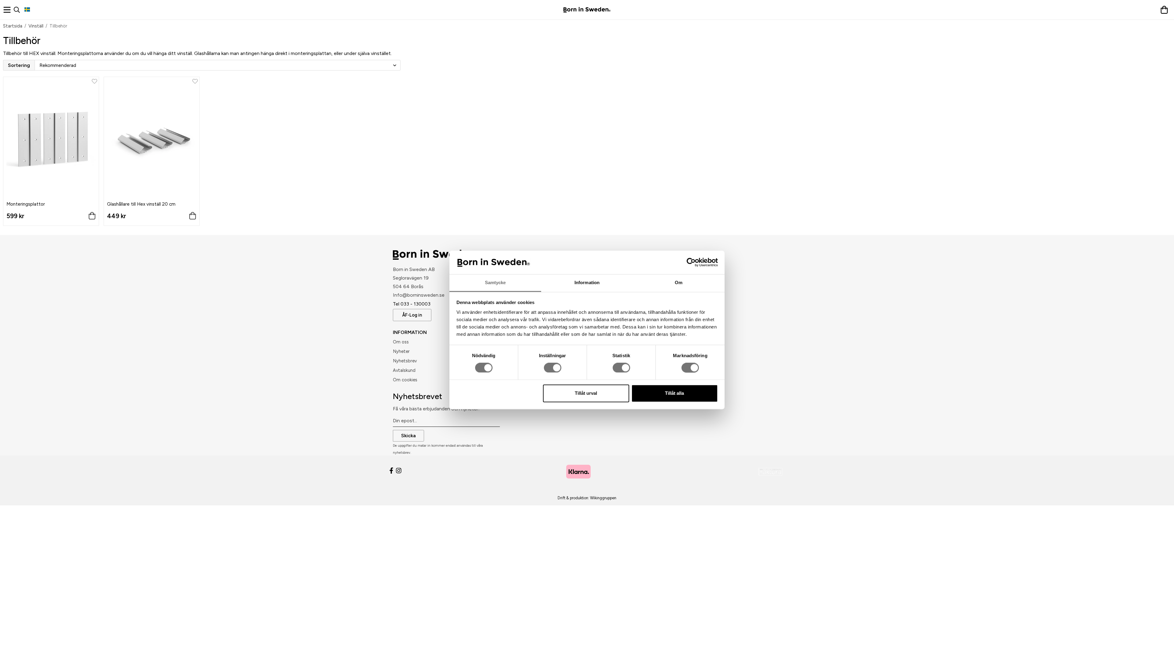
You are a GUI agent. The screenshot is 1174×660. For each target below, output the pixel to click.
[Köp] (192, 217)
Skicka (408, 435)
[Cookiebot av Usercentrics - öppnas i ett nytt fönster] (691, 262)
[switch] (552, 368)
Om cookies (405, 380)
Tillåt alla (674, 393)
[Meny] (8, 10)
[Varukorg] (1165, 10)
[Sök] (19, 10)
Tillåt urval (586, 393)
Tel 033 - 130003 (411, 304)
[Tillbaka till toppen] (5, 651)
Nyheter (401, 351)
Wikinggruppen (603, 498)
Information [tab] (587, 282)
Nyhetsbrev (405, 361)
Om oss (401, 342)
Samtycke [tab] (495, 282)
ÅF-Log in (412, 315)
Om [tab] (678, 282)
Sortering (19, 65)
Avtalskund (404, 370)
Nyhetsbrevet (417, 396)
